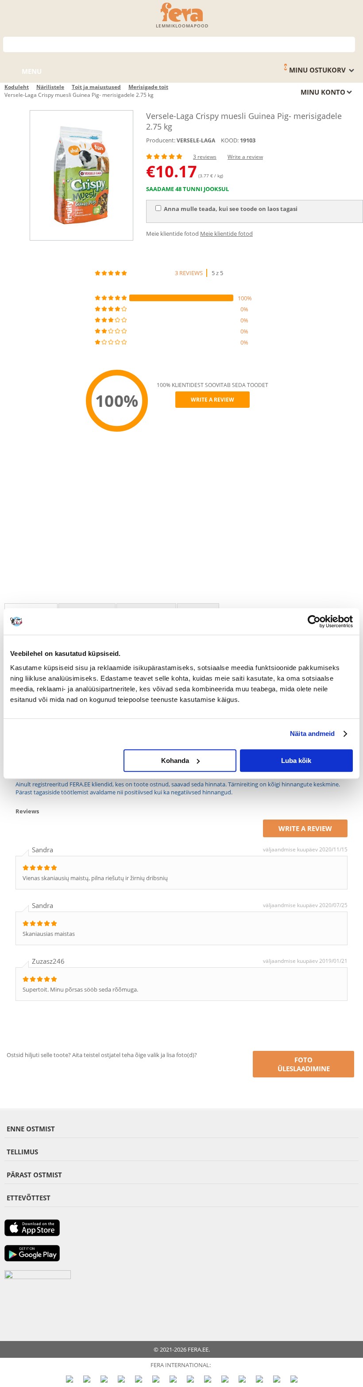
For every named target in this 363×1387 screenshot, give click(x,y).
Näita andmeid (312, 733)
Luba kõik (296, 760)
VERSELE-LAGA (196, 140)
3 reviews (204, 157)
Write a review (245, 157)
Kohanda (175, 760)
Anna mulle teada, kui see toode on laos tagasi (230, 209)
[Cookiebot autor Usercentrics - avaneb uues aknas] (314, 621)
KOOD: (230, 140)
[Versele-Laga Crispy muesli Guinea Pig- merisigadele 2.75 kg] (81, 175)
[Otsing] (348, 43)
